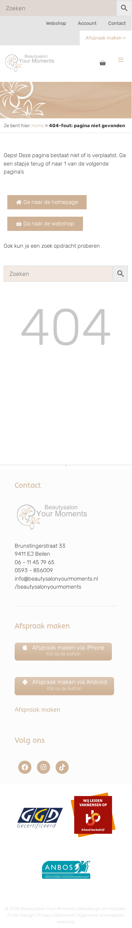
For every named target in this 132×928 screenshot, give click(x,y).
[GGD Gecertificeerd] (38, 840)
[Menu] (121, 60)
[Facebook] (24, 767)
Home (37, 125)
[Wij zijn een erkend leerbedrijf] (93, 840)
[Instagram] (43, 767)
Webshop (56, 23)
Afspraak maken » (106, 38)
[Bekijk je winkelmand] (102, 63)
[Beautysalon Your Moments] (30, 63)
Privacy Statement (56, 915)
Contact (117, 23)
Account (87, 23)
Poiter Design (20, 915)
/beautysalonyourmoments (48, 586)
